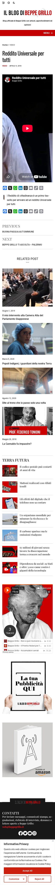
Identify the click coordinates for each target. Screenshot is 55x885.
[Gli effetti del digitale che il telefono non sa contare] (9, 502)
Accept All (27, 871)
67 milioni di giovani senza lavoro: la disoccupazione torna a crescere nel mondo (35, 551)
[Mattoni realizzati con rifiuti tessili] (9, 486)
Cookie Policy (44, 864)
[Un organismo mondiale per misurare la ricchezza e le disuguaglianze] (9, 519)
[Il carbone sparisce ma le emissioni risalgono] (9, 535)
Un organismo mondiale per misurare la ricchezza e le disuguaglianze (35, 519)
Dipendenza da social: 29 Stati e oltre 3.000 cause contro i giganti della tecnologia (36, 567)
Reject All (39, 879)
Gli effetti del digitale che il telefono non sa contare (35, 500)
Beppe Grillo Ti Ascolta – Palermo (22, 244)
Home (5, 45)
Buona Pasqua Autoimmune (18, 231)
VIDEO (12, 45)
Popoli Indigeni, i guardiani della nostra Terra (27, 363)
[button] (5, 2)
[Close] (53, 841)
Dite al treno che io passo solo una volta (24, 402)
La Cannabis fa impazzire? (16, 443)
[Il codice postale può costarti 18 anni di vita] (9, 470)
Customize (14, 879)
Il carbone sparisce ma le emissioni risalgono (33, 533)
